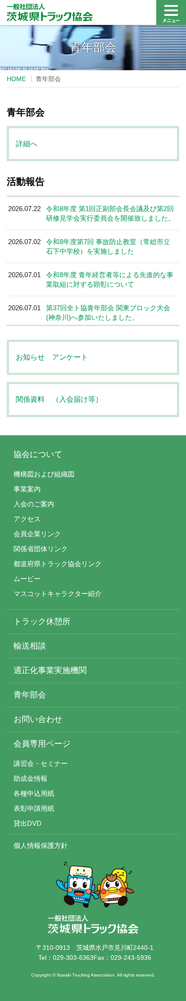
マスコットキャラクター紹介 (58, 593)
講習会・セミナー (41, 763)
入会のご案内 (34, 504)
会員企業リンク (37, 534)
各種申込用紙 (34, 793)
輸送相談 (30, 645)
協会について (38, 454)
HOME (16, 78)
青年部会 (30, 694)
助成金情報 (30, 778)
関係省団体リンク (41, 549)
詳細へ (26, 144)
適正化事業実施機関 (50, 670)
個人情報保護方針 (41, 845)
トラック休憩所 (42, 621)
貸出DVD (28, 823)
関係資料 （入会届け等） (59, 399)
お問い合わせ (38, 719)
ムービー (27, 578)
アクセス (27, 519)
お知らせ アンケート (52, 357)
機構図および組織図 (44, 474)
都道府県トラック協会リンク (58, 564)
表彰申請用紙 (34, 808)
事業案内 (27, 489)
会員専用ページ (42, 743)
